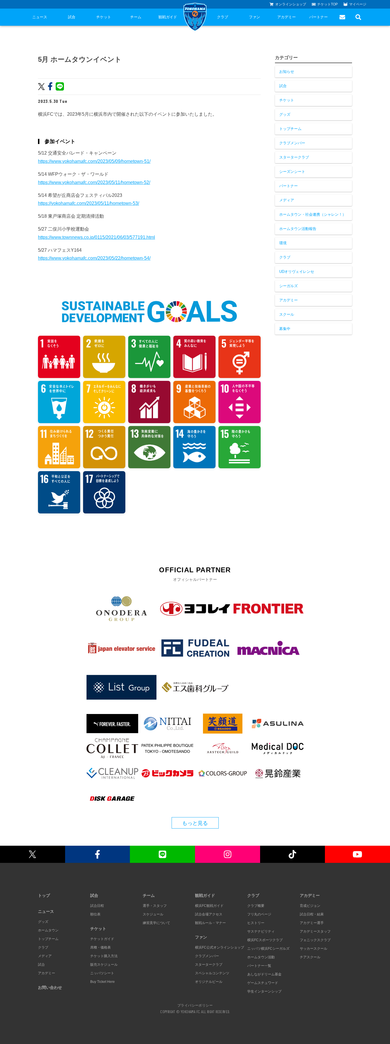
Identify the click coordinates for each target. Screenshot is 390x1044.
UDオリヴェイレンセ (296, 271)
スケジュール (153, 914)
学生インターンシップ (264, 991)
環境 (283, 243)
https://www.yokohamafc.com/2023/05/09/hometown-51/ (94, 161)
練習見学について (156, 923)
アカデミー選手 (312, 923)
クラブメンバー (292, 143)
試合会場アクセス (208, 914)
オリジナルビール (208, 982)
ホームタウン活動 (261, 957)
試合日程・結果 (312, 914)
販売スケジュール (104, 965)
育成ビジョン (310, 906)
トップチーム (290, 129)
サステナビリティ (261, 931)
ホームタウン (48, 930)
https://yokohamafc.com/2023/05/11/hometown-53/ (88, 203)
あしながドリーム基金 (264, 974)
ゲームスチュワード (262, 983)
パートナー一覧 (259, 966)
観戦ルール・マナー (210, 923)
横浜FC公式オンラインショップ (219, 947)
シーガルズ (288, 286)
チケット (103, 17)
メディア (286, 200)
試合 (71, 17)
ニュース (39, 17)
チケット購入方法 (104, 956)
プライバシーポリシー (195, 1005)
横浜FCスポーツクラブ (265, 940)
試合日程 (97, 906)
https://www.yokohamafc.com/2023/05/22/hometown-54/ (94, 258)
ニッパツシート (102, 973)
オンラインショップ (290, 4)
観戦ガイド (167, 17)
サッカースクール (313, 949)
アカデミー (286, 17)
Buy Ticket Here (102, 982)
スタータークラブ (294, 157)
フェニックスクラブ (315, 940)
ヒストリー (255, 923)
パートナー (318, 17)
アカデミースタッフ (315, 931)
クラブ (222, 17)
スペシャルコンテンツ (212, 973)
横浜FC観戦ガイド (209, 906)
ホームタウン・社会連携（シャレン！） (312, 214)
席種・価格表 (100, 947)
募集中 (284, 329)
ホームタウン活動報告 (297, 229)
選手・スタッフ (155, 906)
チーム (135, 17)
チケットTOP (327, 4)
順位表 (95, 914)
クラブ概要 (255, 906)
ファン (254, 17)
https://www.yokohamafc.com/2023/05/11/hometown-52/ (94, 182)
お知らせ (286, 71)
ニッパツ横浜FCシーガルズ (268, 949)
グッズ (284, 114)
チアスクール (310, 957)
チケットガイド (102, 939)
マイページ (357, 4)
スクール (286, 314)
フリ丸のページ (259, 914)
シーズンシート (292, 171)
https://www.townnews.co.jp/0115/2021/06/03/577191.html (96, 237)
